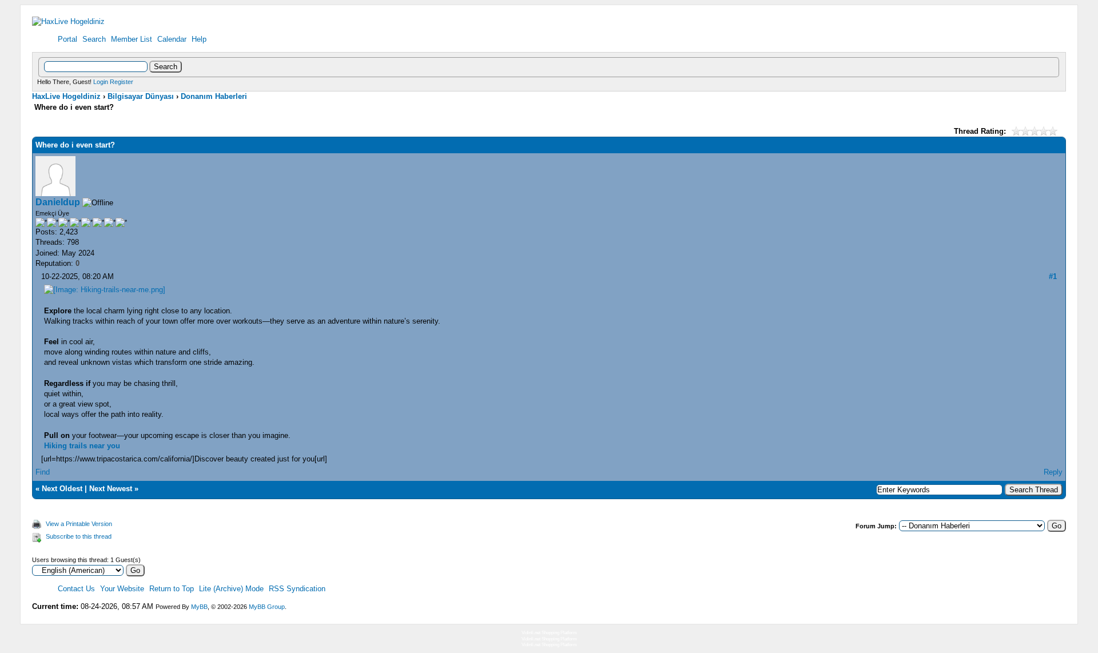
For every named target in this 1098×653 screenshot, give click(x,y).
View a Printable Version (79, 523)
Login (100, 81)
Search (94, 39)
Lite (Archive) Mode (231, 588)
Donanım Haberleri (214, 96)
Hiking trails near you (82, 445)
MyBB (199, 606)
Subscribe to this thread (79, 536)
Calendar (171, 39)
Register (121, 81)
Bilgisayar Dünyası (141, 96)
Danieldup (57, 202)
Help (199, 39)
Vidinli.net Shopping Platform (549, 632)
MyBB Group (267, 606)
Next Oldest (62, 488)
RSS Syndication (297, 588)
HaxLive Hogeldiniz (66, 96)
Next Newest (110, 488)
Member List (131, 39)
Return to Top (171, 588)
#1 (1053, 276)
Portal (67, 39)
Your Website (122, 588)
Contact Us (76, 588)
